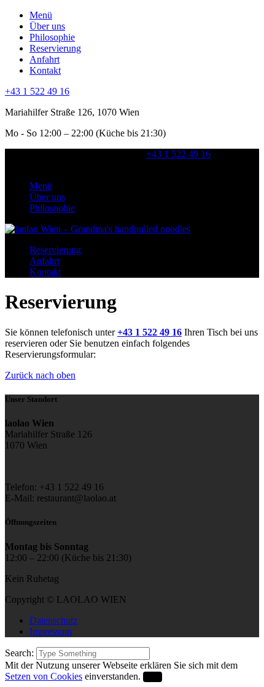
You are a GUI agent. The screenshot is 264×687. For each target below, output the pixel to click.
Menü (40, 15)
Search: (20, 653)
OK (152, 676)
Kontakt (45, 70)
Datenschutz (53, 620)
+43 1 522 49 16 (37, 91)
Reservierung (55, 48)
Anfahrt (44, 59)
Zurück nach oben (40, 375)
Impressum (50, 631)
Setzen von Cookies (43, 676)
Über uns (47, 26)
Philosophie (52, 37)
